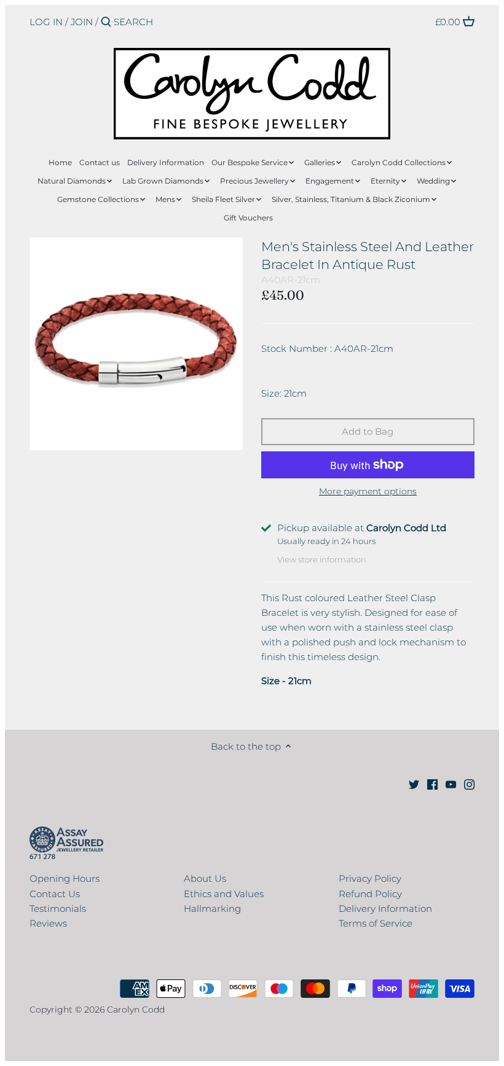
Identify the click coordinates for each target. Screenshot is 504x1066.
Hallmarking (212, 908)
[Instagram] (469, 783)
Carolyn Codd (136, 1009)
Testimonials (58, 908)
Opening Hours (65, 878)
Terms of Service (375, 923)
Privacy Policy (370, 878)
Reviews (48, 923)
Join (82, 22)
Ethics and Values (224, 894)
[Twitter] (414, 783)
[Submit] (106, 22)
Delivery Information (385, 908)
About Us (205, 878)
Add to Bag (367, 431)
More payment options (368, 491)
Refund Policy (370, 894)
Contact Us (55, 894)
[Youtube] (451, 783)
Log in (46, 22)
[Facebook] (432, 783)
